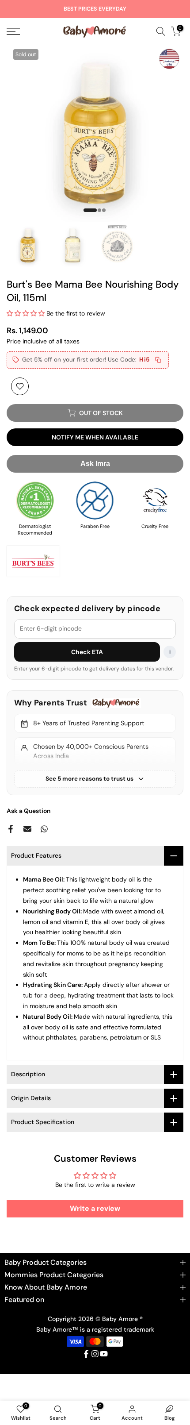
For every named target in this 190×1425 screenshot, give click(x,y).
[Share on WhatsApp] (44, 829)
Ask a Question (28, 811)
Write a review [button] (95, 1208)
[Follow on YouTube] (104, 1353)
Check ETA (87, 652)
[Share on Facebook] (11, 829)
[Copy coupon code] (158, 360)
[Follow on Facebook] (86, 1353)
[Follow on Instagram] (95, 1353)
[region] (95, 742)
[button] (26, 313)
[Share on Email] (27, 829)
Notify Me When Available (95, 437)
